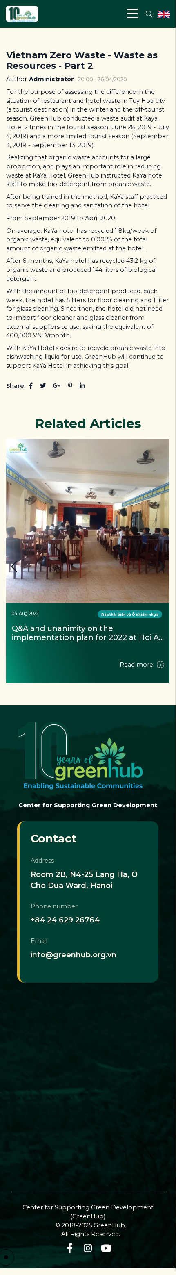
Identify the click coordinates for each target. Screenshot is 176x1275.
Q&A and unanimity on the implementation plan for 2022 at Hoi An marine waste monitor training (88, 633)
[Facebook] (31, 385)
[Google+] (56, 385)
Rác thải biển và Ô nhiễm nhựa (129, 614)
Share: (15, 385)
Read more (137, 664)
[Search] (149, 13)
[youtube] (106, 1248)
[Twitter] (43, 385)
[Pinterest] (70, 385)
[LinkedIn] (82, 385)
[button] (161, 566)
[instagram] (88, 1248)
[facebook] (69, 1248)
